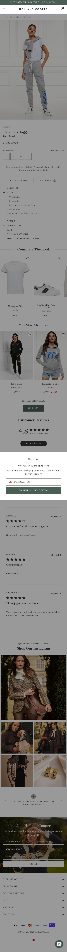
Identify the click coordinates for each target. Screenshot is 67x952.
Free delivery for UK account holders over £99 (33, 2)
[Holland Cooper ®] (33, 9)
